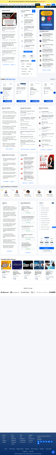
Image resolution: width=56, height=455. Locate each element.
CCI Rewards (22, 442)
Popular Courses (9, 6)
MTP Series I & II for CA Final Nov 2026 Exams (28, 172)
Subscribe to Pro (47, 24)
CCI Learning (31, 438)
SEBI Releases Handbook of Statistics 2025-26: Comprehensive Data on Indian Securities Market (9, 168)
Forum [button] (17, 4)
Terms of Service (34, 448)
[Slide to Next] (54, 93)
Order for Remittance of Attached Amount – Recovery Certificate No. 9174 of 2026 (9, 164)
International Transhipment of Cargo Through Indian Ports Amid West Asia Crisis (9, 159)
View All (13, 64)
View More (33, 149)
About (5, 448)
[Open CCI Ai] (53, 452)
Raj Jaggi (4, 61)
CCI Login (31, 451)
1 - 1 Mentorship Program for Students (29, 46)
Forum (3, 437)
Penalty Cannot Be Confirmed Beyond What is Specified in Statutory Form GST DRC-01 (8, 246)
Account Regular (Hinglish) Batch (47, 45)
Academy (16, 6)
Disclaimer (42, 448)
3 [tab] (23, 283)
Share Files (13, 438)
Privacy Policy (49, 448)
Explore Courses (25, 60)
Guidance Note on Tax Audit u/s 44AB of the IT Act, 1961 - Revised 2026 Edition (29, 177)
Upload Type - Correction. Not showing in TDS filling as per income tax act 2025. (27, 142)
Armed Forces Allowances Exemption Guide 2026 (29, 158)
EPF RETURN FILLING (46, 140)
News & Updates (6, 108)
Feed (21, 437)
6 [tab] (28, 283)
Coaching (23, 6)
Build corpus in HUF (24, 123)
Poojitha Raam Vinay (6, 53)
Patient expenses (45, 144)
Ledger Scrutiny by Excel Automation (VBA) (29, 40)
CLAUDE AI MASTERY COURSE (28, 15)
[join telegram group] (38, 443)
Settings (4, 442)
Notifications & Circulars (8, 155)
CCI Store (37, 4)
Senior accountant (20, 88)
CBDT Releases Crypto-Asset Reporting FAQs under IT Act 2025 (29, 162)
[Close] (54, 1)
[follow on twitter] (38, 441)
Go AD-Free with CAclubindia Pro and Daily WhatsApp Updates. (27, 1)
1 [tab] (20, 283)
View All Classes (28, 51)
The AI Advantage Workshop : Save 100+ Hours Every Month (28, 34)
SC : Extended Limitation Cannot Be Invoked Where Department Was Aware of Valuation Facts (9, 224)
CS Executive (23, 71)
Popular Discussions (25, 108)
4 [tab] (25, 283)
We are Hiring (12, 448)
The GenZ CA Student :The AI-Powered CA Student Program (28, 21)
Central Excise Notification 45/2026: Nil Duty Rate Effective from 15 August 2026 (9, 177)
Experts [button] (21, 4)
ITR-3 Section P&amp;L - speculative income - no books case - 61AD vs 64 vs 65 (27, 119)
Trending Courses (44, 31)
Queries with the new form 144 (26, 136)
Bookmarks (22, 438)
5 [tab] (27, 283)
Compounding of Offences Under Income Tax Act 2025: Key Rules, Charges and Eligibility (9, 133)
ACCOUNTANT (48, 88)
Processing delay (45, 111)
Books (29, 6)
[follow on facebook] (41, 441)
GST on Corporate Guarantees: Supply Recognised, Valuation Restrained (8, 59)
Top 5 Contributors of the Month (9, 186)
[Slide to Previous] (1, 93)
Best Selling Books (25, 203)
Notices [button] (25, 4)
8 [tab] (32, 283)
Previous (2, 271)
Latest (8, 79)
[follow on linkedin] (46, 441)
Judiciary (4, 203)
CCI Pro (34, 6)
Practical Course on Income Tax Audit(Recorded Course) (38, 273)
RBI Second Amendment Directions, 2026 (29, 167)
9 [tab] (33, 283)
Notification (13, 440)
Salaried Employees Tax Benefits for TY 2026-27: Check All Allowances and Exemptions (9, 127)
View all (52, 79)
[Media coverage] (28, 292)
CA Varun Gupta (5, 48)
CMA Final (28, 66)
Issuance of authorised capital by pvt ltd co (48, 134)
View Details (28, 212)
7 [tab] (30, 283)
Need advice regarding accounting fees (27, 132)
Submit (12, 181)
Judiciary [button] (33, 4)
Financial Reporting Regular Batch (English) (48, 55)
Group (31, 440)
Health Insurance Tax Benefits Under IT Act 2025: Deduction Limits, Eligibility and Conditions (8, 145)
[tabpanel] (6, 271)
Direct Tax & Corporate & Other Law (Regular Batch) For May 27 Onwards (47, 64)
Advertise (27, 448)
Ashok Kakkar (5, 39)
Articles (4, 435)
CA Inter (22, 66)
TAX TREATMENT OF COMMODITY (46, 128)
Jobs (47, 6)
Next (53, 271)
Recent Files (24, 155)
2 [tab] (22, 283)
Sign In (53, 4)
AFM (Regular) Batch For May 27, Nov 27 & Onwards (48, 60)
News (12, 435)
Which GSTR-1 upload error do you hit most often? (27, 112)
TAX (21, 435)
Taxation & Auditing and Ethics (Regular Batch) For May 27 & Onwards (47, 34)
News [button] (10, 4)
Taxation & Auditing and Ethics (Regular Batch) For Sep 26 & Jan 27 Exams (47, 50)
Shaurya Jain (5, 31)
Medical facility (45, 122)
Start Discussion (24, 149)
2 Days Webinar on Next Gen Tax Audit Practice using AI (29, 28)
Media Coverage (20, 448)
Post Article (6, 64)
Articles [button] (14, 4)
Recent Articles (6, 10)
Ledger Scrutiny (40, 6)
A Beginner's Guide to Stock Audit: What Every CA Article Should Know (9, 29)
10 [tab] (35, 283)
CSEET (29, 71)
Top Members (23, 440)
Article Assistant (7, 88)
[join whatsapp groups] (52, 441)
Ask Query (43, 149)
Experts (12, 437)
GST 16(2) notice (23, 127)
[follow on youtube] (49, 441)
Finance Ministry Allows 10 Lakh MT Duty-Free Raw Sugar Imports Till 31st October (9, 122)
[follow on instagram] (44, 441)
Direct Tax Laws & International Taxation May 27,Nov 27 (47, 40)
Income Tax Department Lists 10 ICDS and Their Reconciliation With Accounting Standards (9, 117)
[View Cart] (50, 7)
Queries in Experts (43, 108)
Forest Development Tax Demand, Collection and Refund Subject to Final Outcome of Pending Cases (9, 220)
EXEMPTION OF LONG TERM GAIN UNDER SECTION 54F (48, 116)
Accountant (33, 88)
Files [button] (29, 4)
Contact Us (25, 451)
